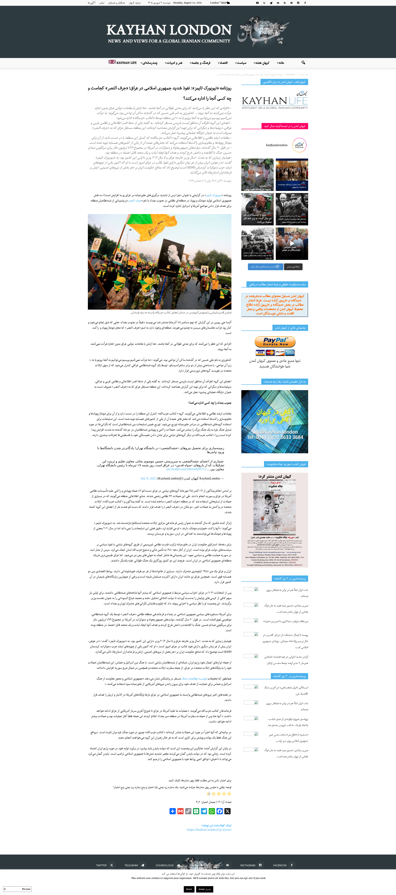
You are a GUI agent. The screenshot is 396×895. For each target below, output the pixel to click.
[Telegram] (271, 2)
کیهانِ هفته (263, 63)
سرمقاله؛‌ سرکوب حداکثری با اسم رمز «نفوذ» (285, 621)
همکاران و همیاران (116, 3)
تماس (101, 3)
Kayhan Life (126, 63)
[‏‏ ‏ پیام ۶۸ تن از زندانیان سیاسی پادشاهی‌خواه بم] (292, 209)
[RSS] (285, 2)
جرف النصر (134, 200)
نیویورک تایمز (214, 195)
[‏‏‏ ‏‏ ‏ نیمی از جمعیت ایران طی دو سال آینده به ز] (257, 209)
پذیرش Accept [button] (205, 889)
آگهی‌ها (91, 3)
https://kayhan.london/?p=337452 (209, 829)
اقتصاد (224, 63)
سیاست (241, 63)
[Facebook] (305, 2)
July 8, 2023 (148, 478)
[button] (303, 63)
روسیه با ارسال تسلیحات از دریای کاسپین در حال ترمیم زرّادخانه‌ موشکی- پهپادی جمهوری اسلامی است (285, 641)
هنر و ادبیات (174, 63)
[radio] (229, 794)
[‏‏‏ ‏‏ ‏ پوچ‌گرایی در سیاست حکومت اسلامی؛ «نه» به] (257, 243)
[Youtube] (257, 2)
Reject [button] (189, 889)
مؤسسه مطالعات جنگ (194, 678)
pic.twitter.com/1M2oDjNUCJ (186, 469)
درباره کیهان (135, 3)
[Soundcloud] (278, 2)
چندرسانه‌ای (150, 63)
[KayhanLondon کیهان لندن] (198, 32)
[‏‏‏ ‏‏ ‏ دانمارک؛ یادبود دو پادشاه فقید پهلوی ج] (257, 175)
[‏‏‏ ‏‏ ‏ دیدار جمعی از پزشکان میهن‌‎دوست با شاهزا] (292, 175)
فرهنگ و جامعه (201, 63)
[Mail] (291, 2)
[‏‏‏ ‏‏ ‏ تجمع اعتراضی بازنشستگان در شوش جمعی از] (292, 243)
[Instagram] (298, 2)
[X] (264, 2)
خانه (281, 63)
